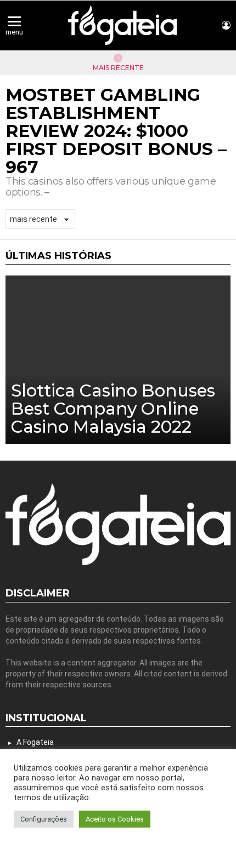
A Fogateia (35, 742)
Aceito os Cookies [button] (115, 819)
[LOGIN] (226, 25)
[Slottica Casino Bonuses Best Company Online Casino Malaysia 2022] (118, 359)
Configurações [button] (43, 819)
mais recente (118, 68)
